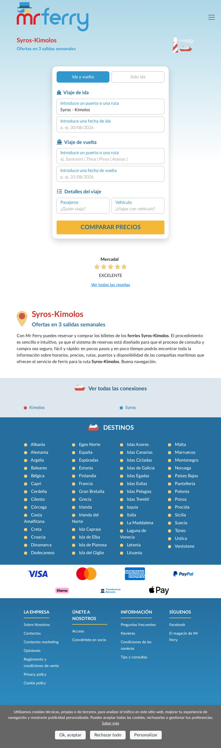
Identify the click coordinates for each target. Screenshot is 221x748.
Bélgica (37, 476)
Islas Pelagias (139, 491)
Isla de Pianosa (93, 545)
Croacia (38, 537)
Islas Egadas (138, 476)
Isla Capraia (90, 529)
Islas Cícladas (139, 460)
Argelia (37, 460)
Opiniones (32, 651)
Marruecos (185, 452)
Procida (182, 507)
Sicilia (180, 515)
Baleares (39, 468)
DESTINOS (118, 428)
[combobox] (110, 110)
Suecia (181, 523)
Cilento (38, 499)
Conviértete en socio (89, 640)
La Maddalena (140, 523)
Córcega (39, 507)
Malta (180, 444)
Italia (131, 515)
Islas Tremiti (138, 499)
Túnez (180, 531)
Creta (36, 529)
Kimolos (37, 407)
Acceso (78, 631)
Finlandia (87, 476)
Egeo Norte (89, 444)
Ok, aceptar (70, 735)
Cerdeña (39, 491)
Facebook (177, 625)
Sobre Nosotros (37, 625)
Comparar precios (111, 227)
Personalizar (145, 735)
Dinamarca (41, 545)
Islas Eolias (137, 484)
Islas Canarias (140, 452)
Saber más (110, 723)
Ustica (181, 538)
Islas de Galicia (141, 468)
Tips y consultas (134, 657)
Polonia (182, 491)
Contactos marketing (41, 642)
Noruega (183, 468)
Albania (38, 444)
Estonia (86, 468)
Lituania (134, 553)
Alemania (39, 452)
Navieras (128, 633)
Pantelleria (185, 484)
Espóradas (88, 460)
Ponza (181, 499)
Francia (86, 484)
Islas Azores (138, 444)
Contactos (32, 633)
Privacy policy (35, 674)
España (85, 452)
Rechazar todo (107, 735)
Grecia (85, 499)
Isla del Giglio (91, 553)
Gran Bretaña (91, 491)
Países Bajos (186, 476)
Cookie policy (35, 683)
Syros (130, 407)
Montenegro (186, 460)
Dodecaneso (42, 553)
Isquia (132, 507)
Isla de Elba (89, 537)
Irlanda (85, 507)
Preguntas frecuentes (138, 625)
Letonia (134, 545)
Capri (36, 484)
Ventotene (184, 546)
